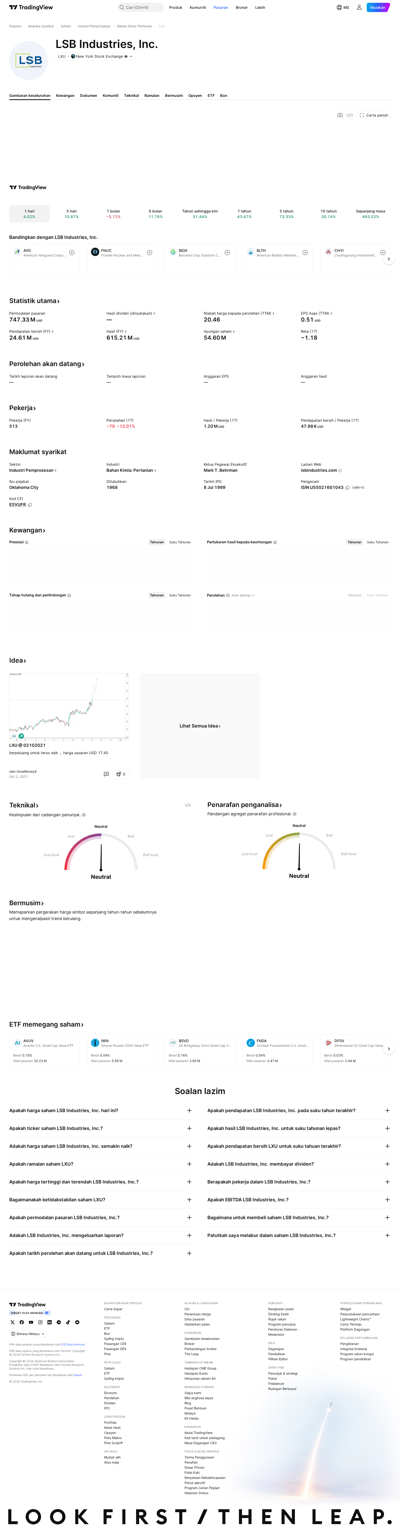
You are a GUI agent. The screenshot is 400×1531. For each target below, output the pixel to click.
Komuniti (198, 7)
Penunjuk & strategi (283, 1373)
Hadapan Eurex (196, 1373)
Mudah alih (112, 1457)
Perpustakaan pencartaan (360, 1314)
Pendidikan (276, 1354)
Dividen (110, 1403)
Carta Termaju (351, 1324)
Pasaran (221, 7)
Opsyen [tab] (195, 95)
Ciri (186, 1309)
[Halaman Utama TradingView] (31, 7)
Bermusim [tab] (174, 95)
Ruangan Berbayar (282, 1389)
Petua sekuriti (194, 1483)
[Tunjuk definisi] (48, 313)
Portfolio (110, 1422)
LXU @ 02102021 (27, 745)
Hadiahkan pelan (197, 1324)
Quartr (78, 1375)
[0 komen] (106, 774)
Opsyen (110, 1433)
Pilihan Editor (278, 1359)
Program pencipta (282, 1324)
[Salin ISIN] (347, 488)
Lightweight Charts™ (355, 1319)
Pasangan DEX (115, 1349)
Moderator (276, 1334)
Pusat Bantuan (195, 1408)
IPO (107, 1408)
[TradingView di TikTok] (68, 1322)
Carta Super (113, 1309)
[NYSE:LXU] (14, 736)
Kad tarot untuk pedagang (204, 1438)
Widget (345, 1309)
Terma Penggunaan (199, 1457)
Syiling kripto (114, 1339)
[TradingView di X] (12, 1322)
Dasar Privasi (194, 1467)
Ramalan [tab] (151, 95)
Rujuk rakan (277, 1319)
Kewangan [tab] (65, 95)
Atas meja (111, 1462)
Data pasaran (194, 1319)
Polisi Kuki (192, 1472)
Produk (175, 7)
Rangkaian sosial (281, 1309)
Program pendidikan (355, 1359)
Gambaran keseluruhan (201, 1339)
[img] (126, 56)
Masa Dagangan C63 (200, 1443)
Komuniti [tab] (111, 95)
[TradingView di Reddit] (77, 1322)
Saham (109, 1323)
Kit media (191, 1418)
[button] (186, 7)
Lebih (260, 7)
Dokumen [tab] (88, 95)
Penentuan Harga (197, 1314)
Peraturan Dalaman (282, 1329)
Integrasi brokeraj (353, 1349)
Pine (107, 1354)
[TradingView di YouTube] (31, 1322)
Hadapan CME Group (200, 1368)
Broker (242, 7)
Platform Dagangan (355, 1329)
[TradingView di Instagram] (40, 1322)
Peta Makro (113, 1438)
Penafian (191, 1462)
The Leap (191, 1354)
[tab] (157, 542)
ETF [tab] (211, 95)
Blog (187, 1403)
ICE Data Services (73, 1344)
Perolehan (111, 1398)
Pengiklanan (349, 1344)
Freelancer (276, 1383)
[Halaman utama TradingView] (27, 1304)
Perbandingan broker (200, 1349)
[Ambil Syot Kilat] (340, 115)
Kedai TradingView (198, 1433)
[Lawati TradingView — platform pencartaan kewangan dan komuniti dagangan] (28, 187)
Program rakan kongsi (357, 1354)
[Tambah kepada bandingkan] (72, 252)
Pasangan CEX (115, 1344)
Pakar (272, 1378)
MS (346, 7)
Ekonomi (110, 1393)
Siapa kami (192, 1393)
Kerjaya (190, 1413)
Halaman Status (196, 1493)
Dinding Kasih (278, 1314)
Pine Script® (113, 1443)
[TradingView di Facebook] (22, 1322)
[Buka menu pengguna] (359, 7)
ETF (107, 1328)
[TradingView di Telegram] (59, 1322)
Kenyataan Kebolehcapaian (204, 1478)
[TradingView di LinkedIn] (49, 1322)
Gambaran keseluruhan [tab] (29, 95)
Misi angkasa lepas (198, 1398)
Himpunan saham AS (200, 1378)
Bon (107, 1333)
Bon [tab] (223, 95)
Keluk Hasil (112, 1428)
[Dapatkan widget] (350, 115)
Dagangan (276, 1349)
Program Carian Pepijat (201, 1488)
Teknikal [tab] (131, 95)
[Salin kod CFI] (30, 505)
